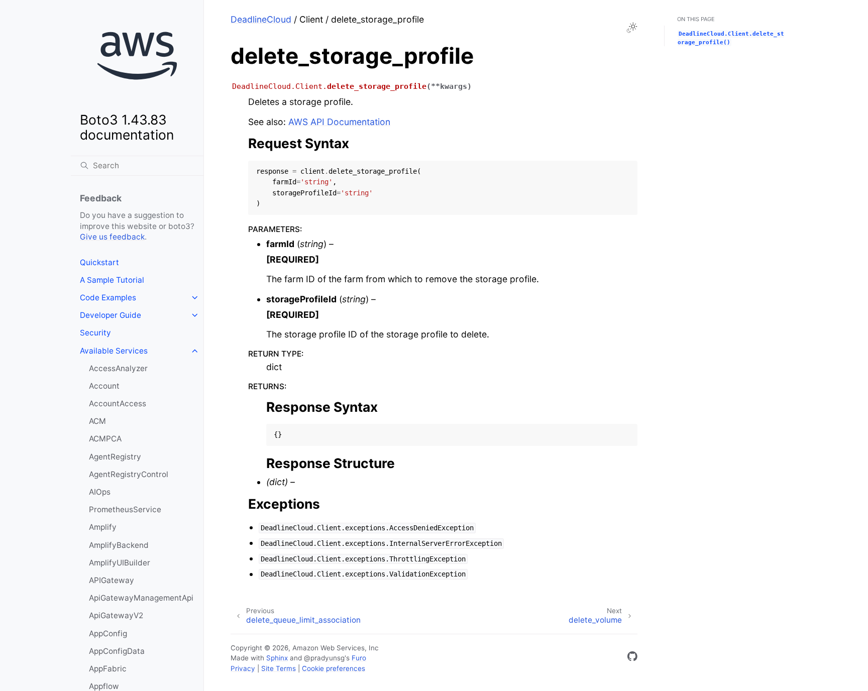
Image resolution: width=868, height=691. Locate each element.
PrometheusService (125, 509)
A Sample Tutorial (112, 280)
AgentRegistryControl (128, 474)
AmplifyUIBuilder (119, 562)
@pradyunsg (324, 658)
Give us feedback (112, 237)
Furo (359, 658)
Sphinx (277, 658)
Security (95, 332)
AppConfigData (117, 651)
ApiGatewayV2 (116, 615)
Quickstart (99, 262)
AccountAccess (117, 403)
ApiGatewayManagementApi (141, 598)
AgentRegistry (115, 457)
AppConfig (108, 633)
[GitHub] (632, 658)
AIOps (100, 492)
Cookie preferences (333, 668)
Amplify (103, 527)
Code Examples (108, 297)
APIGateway (111, 580)
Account (104, 386)
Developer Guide (110, 315)
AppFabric (108, 668)
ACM (97, 421)
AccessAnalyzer (118, 368)
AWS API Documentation (339, 122)
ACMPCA (105, 438)
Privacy (243, 668)
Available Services (114, 351)
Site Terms (278, 668)
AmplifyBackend (119, 545)
